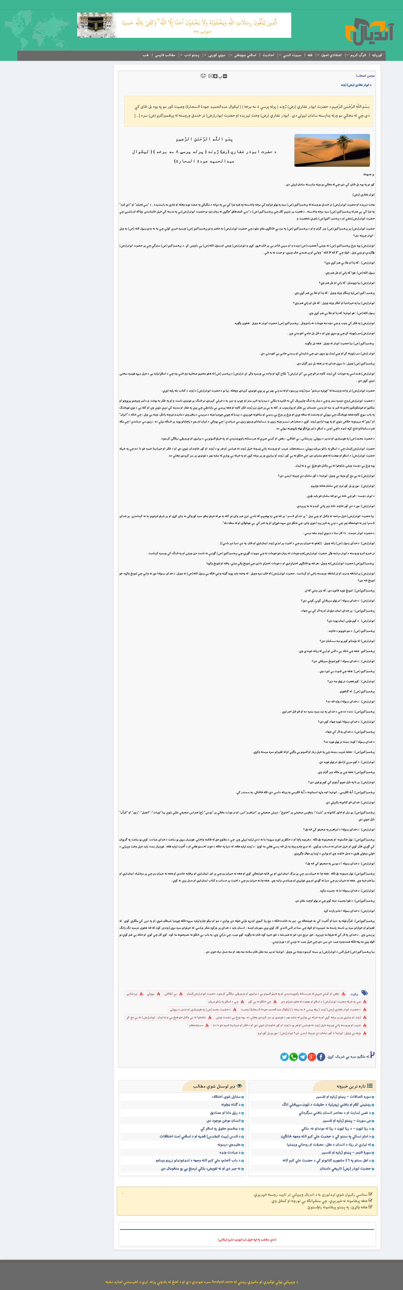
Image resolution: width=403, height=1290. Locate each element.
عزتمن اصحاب (366, 76)
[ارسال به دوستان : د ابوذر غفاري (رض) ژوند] (210, 76)
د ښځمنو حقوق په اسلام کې (221, 1128)
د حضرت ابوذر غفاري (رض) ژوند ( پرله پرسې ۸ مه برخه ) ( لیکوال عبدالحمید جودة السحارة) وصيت (301, 1010)
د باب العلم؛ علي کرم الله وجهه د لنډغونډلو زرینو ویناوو (198, 1160)
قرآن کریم (358, 55)
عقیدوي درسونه (229, 1144)
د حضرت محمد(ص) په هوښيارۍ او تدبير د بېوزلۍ (200, 1010)
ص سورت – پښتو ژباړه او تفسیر (347, 1120)
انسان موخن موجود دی (224, 1120)
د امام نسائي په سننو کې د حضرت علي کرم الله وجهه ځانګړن (326, 1136)
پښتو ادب (191, 55)
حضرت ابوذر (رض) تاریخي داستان (345, 1168)
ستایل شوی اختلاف (226, 1096)
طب (146, 55)
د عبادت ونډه (230, 1152)
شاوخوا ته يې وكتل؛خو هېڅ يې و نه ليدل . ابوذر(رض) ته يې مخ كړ (166, 1017)
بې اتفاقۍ (170, 994)
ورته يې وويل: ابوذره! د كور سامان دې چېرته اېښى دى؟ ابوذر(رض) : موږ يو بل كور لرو (309, 1033)
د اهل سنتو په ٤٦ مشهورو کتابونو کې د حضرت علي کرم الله (327, 1160)
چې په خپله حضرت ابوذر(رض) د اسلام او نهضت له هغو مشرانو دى (321, 1002)
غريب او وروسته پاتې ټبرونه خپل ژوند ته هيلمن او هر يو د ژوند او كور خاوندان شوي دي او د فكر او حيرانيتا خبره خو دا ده (287, 1025)
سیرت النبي (292, 55)
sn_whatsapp (293, 1057)
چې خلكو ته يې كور (259, 1002)
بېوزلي (151, 994)
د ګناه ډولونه (231, 1104)
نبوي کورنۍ (216, 55)
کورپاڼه (377, 55)
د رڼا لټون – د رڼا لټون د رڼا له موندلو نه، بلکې (336, 1128)
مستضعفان (196, 1025)
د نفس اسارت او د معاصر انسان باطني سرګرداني (335, 1112)
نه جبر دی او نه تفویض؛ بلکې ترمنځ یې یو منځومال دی (201, 1168)
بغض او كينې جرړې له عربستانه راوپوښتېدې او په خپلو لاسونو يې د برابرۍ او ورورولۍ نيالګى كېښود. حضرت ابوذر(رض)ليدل (263, 994)
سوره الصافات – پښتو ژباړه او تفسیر (343, 1096)
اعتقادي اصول (331, 55)
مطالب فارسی (165, 55)
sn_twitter (284, 1057)
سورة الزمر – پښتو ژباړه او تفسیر (346, 1152)
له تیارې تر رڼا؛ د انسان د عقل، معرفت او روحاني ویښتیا (329, 1144)
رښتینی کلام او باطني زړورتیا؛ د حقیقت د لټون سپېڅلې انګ (326, 1104)
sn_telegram (302, 1057)
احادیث (268, 55)
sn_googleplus (312, 1057)
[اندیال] (369, 31)
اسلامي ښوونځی (245, 55)
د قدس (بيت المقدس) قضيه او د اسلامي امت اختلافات (200, 1136)
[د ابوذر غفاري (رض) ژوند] (332, 150)
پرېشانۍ (131, 994)
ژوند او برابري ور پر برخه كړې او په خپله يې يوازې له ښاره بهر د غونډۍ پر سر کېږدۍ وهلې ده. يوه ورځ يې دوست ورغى (288, 1017)
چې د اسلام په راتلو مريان (223, 1002)
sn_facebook (321, 1057)
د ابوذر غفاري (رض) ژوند (356, 85)
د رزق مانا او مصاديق (225, 1112)
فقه (310, 55)
